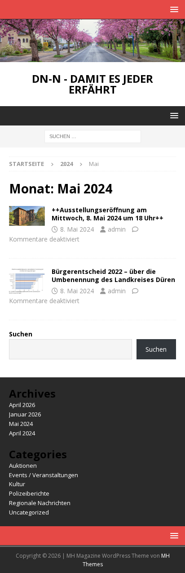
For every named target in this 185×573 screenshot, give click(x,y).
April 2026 (22, 405)
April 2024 (22, 433)
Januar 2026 (25, 414)
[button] (173, 9)
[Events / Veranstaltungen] (27, 216)
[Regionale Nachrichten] (27, 281)
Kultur (17, 484)
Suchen (20, 334)
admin (117, 229)
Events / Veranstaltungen (43, 475)
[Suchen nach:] (92, 136)
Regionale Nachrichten (39, 503)
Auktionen (23, 465)
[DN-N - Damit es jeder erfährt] (92, 57)
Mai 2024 (21, 424)
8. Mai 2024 (77, 229)
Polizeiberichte (29, 493)
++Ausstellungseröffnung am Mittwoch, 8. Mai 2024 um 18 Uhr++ (107, 214)
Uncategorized (29, 512)
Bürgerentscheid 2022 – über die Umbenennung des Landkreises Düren (113, 275)
